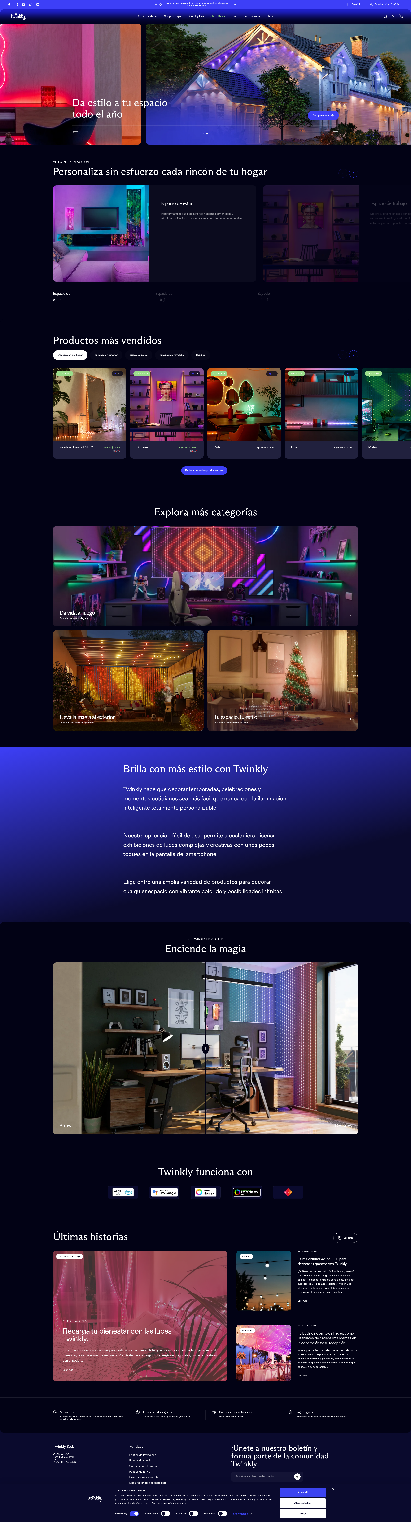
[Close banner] (333, 1489)
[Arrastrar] (205, 1048)
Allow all (303, 1492)
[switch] (165, 1513)
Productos (247, 1330)
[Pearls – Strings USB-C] (89, 404)
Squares (143, 447)
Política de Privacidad (142, 1455)
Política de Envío (139, 1471)
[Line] (321, 404)
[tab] (70, 355)
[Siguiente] (234, 4)
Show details (240, 1513)
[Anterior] (155, 4)
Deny (303, 1513)
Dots (217, 447)
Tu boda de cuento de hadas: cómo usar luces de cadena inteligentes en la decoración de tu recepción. (327, 1338)
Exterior (246, 1256)
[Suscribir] (297, 1476)
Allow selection (302, 1503)
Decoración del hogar (70, 1256)
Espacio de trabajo (163, 297)
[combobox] (355, 4)
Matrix (373, 447)
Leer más (68, 1370)
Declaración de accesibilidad (147, 1482)
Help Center (201, 6)
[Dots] (244, 404)
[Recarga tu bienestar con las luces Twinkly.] (140, 1316)
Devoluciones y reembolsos (147, 1477)
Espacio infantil (264, 297)
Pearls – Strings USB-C (76, 447)
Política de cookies (141, 1460)
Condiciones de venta (143, 1466)
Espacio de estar (61, 297)
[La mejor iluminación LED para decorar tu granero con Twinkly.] (263, 1281)
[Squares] (167, 404)
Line (294, 447)
